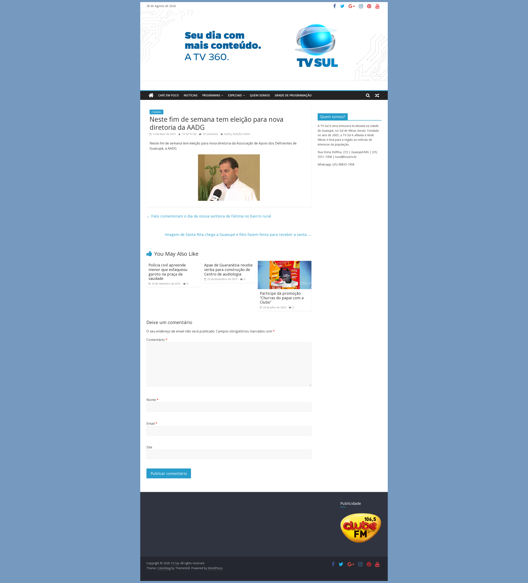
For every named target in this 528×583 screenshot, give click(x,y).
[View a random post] (377, 95)
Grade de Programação (293, 95)
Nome (152, 399)
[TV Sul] (151, 95)
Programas (211, 95)
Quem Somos (260, 95)
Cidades (156, 112)
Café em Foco (168, 95)
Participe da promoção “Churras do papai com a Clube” (282, 298)
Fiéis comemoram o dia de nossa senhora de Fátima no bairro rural (208, 216)
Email (151, 423)
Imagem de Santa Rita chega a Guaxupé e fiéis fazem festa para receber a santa (238, 234)
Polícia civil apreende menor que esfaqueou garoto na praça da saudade (167, 272)
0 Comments (210, 134)
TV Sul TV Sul (189, 134)
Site (149, 447)
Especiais (235, 95)
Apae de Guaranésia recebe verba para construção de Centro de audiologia (228, 269)
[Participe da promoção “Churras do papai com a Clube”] (284, 263)
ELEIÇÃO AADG (241, 134)
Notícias (190, 95)
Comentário (156, 339)
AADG (227, 134)
